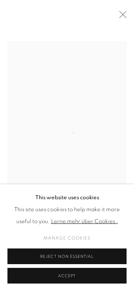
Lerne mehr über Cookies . (84, 221)
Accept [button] (67, 276)
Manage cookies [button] (67, 238)
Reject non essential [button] (67, 256)
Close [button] (121, 16)
